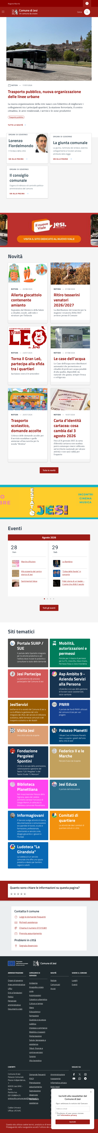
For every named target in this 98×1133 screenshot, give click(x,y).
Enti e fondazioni (15, 992)
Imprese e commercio (38, 1027)
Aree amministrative (16, 984)
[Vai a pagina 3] (50, 598)
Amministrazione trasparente (58, 1076)
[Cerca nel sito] (87, 12)
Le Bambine (67, 561)
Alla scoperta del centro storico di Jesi (31, 573)
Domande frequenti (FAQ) (37, 1076)
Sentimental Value (29, 581)
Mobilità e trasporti (37, 1031)
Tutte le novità (49, 470)
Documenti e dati (15, 1008)
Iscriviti (73, 1122)
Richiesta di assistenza (34, 1100)
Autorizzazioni (35, 995)
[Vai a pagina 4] (53, 598)
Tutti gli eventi (49, 607)
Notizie (53, 980)
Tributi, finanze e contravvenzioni (36, 1050)
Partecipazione (35, 1036)
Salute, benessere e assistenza (37, 1042)
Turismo (32, 1056)
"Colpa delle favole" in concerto (71, 573)
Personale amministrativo (14, 1002)
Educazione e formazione (34, 1013)
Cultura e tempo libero (36, 1005)
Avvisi (53, 988)
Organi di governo (15, 980)
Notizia (14, 289)
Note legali (55, 1086)
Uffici (10, 988)
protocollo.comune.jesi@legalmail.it (23, 1098)
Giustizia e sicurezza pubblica (37, 1021)
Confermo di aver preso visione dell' (70, 1114)
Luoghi (74, 980)
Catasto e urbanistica (38, 999)
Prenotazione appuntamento (35, 1084)
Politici (10, 996)
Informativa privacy (59, 1082)
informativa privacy (69, 1115)
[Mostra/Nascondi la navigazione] (3, 11)
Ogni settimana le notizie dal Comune (72, 1103)
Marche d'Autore (28, 561)
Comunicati (55, 984)
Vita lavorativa (35, 1060)
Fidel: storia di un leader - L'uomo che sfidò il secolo (73, 583)
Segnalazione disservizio (35, 1092)
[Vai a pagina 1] (44, 598)
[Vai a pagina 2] (47, 598)
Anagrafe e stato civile (36, 989)
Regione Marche (9, 3)
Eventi (74, 984)
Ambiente (33, 983)
